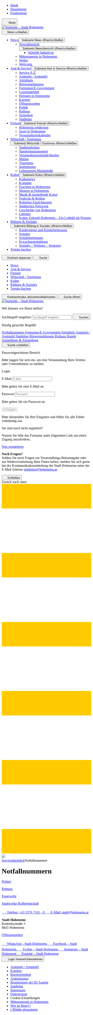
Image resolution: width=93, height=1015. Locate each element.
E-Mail (6, 378)
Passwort (8, 394)
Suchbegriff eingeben (16, 317)
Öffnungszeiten (12, 935)
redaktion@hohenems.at (40, 469)
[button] (46, 667)
